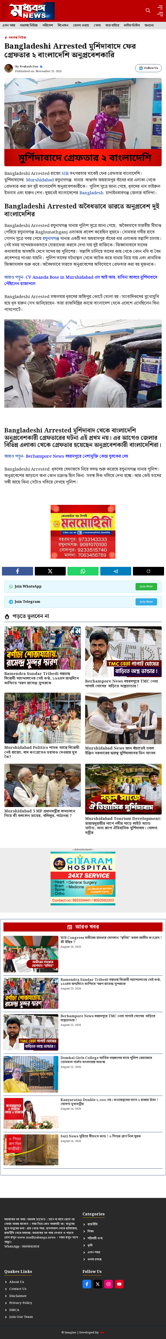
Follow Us (151, 68)
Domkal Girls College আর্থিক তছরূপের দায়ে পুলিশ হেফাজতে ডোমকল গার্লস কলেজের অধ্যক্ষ (106, 1060)
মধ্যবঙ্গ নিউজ (29, 25)
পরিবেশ (47, 25)
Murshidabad (40, 180)
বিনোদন (63, 25)
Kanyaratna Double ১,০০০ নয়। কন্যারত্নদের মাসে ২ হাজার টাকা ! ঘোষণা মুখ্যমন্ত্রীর (109, 1102)
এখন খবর (8, 25)
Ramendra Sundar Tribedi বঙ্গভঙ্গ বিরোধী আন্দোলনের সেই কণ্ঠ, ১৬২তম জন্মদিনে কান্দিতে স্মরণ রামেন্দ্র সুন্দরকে (41, 678)
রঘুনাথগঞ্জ (51, 238)
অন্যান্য (149, 25)
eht (102, 1332)
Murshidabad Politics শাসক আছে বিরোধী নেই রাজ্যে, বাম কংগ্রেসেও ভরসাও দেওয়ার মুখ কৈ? (41, 752)
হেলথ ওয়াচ (81, 25)
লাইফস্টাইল (132, 25)
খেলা (97, 25)
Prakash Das (29, 66)
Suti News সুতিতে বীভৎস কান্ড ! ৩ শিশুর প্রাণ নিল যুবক (101, 1136)
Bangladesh (91, 193)
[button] (147, 11)
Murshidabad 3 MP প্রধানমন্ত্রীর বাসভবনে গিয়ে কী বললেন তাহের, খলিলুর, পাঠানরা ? (39, 813)
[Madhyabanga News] (28, 11)
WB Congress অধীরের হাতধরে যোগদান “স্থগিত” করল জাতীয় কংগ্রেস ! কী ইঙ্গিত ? (111, 940)
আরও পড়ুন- (80, 280)
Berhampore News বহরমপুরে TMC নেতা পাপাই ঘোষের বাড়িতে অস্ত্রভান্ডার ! (121, 683)
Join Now (146, 586)
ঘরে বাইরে (112, 25)
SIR (65, 173)
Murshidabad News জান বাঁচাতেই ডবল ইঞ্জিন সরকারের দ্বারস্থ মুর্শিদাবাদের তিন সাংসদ (120, 750)
